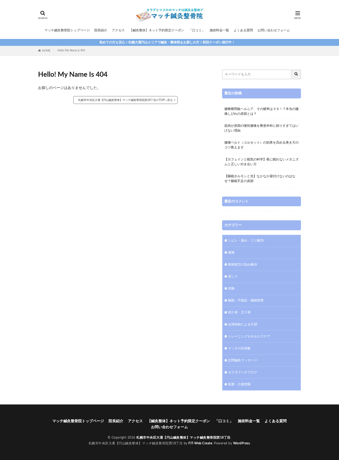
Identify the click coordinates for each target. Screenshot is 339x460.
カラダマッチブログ (242, 372)
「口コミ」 (197, 30)
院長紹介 (100, 30)
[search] (296, 74)
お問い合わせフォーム (274, 30)
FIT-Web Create (200, 443)
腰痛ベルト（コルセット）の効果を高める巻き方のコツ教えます (261, 145)
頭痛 (231, 288)
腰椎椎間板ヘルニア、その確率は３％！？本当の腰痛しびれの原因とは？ (261, 111)
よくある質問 (243, 30)
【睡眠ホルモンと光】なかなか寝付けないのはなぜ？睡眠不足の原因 (259, 179)
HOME (46, 50)
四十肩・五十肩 (239, 312)
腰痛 (231, 252)
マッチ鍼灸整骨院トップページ (67, 30)
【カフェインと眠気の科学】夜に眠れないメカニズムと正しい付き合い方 (261, 162)
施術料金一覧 (219, 30)
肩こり (233, 276)
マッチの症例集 (239, 348)
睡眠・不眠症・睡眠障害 (246, 300)
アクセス (118, 30)
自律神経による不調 (242, 324)
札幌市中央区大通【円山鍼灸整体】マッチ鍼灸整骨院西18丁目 (183, 437)
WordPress (241, 443)
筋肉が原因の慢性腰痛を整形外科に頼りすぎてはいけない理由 (261, 128)
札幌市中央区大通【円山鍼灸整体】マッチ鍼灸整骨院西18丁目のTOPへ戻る (125, 100)
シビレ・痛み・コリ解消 (246, 240)
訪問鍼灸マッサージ (242, 360)
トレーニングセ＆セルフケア (249, 336)
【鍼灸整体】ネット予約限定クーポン (156, 30)
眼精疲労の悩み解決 (242, 264)
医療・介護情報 (239, 384)
